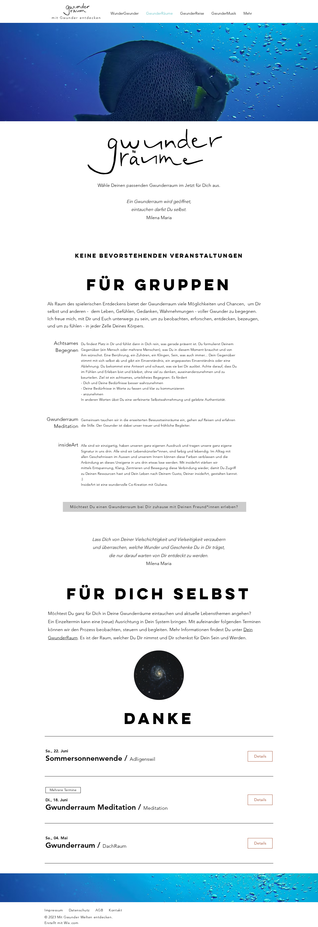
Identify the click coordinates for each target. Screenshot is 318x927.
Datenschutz (79, 910)
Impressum (53, 910)
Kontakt (112, 910)
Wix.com (71, 923)
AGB (99, 910)
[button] (83, 758)
